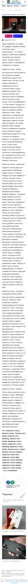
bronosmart (12, 470)
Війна (4, 6)
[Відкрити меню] (3, 2)
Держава (9, 6)
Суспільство (24, 6)
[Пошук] (24, 2)
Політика (16, 6)
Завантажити (18, 36)
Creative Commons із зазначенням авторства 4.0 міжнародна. (16, 582)
